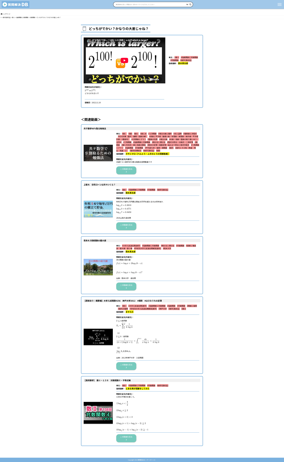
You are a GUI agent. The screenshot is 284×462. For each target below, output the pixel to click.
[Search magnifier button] (190, 4)
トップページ (6, 14)
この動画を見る (127, 169)
